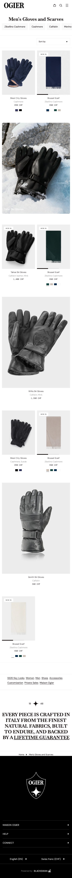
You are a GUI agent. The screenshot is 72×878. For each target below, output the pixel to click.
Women (30, 678)
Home (21, 754)
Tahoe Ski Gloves (18, 272)
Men (37, 678)
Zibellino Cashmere (15, 26)
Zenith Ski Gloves (36, 577)
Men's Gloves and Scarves (41, 754)
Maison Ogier (47, 682)
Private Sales (31, 682)
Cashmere (37, 26)
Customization (15, 682)
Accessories (55, 678)
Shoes (45, 678)
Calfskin (53, 26)
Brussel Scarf (53, 98)
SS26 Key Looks (15, 678)
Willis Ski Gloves (36, 391)
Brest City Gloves (18, 98)
